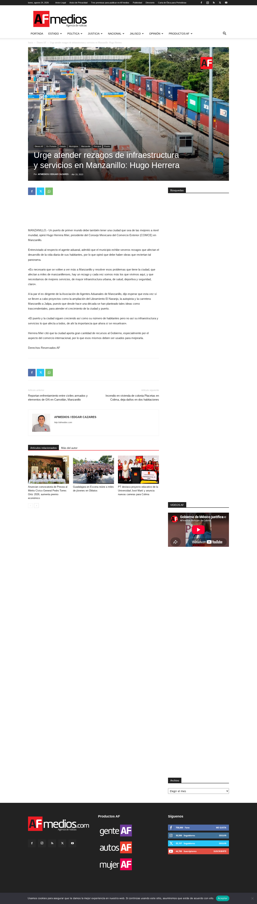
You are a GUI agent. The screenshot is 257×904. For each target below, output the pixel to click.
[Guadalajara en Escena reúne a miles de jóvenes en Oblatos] (93, 470)
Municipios (73, 146)
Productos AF (179, 33)
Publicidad (137, 3)
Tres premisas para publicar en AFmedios (110, 3)
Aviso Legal (60, 3)
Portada (37, 33)
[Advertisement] (198, 451)
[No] (252, 898)
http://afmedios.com (63, 422)
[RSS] (214, 2)
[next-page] (36, 505)
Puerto (107, 146)
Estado (53, 33)
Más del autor (69, 447)
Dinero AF (41, 42)
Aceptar (222, 898)
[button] (224, 34)
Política (73, 33)
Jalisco (135, 33)
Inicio (30, 42)
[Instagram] (207, 2)
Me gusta (221, 827)
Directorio (150, 3)
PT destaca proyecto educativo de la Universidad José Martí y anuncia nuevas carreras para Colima (138, 490)
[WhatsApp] (49, 191)
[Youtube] (226, 2)
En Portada (51, 146)
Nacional (114, 33)
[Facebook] (201, 2)
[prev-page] (30, 505)
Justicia (94, 33)
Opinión (154, 33)
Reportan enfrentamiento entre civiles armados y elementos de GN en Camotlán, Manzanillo (58, 397)
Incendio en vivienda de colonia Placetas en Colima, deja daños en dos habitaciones (132, 397)
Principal (97, 146)
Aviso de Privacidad (78, 3)
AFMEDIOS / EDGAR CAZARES (53, 174)
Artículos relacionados (43, 447)
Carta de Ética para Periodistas (172, 3)
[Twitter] (220, 2)
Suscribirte (220, 851)
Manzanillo (85, 146)
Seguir (222, 835)
